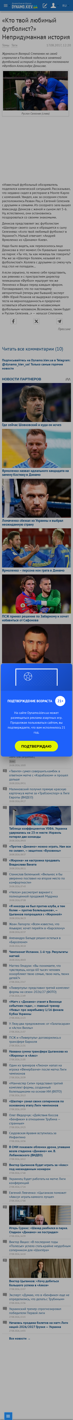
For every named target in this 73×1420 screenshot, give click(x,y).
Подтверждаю (36, 746)
